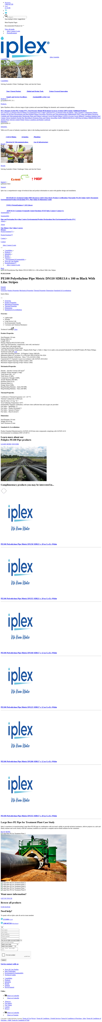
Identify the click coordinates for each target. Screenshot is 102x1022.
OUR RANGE (5, 907)
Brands (3, 144)
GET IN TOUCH (6, 898)
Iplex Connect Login (13, 31)
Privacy (7, 1009)
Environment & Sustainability (14, 973)
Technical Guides (10, 975)
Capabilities (4, 59)
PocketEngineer (12, 33)
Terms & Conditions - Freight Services (49, 1018)
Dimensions (50, 290)
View (16, 329)
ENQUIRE (15, 444)
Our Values (8, 1005)
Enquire (3, 287)
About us (8, 1001)
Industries (4, 121)
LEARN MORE (6, 444)
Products (3, 99)
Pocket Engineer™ (7, 231)
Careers (7, 1007)
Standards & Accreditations (62, 290)
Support (3, 182)
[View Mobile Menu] (1, 247)
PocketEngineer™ (10, 263)
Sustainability (5, 212)
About (3, 221)
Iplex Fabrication (10, 971)
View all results (9, 29)
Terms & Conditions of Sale (20, 1020)
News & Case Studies (12, 969)
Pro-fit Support (9, 987)
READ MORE (5, 832)
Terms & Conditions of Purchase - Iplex (73, 1018)
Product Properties (13, 290)
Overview (4, 290)
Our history (8, 1003)
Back (2, 268)
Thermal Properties (40, 290)
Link (15, 352)
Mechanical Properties (26, 290)
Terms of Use (27, 1018)
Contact (3, 238)
